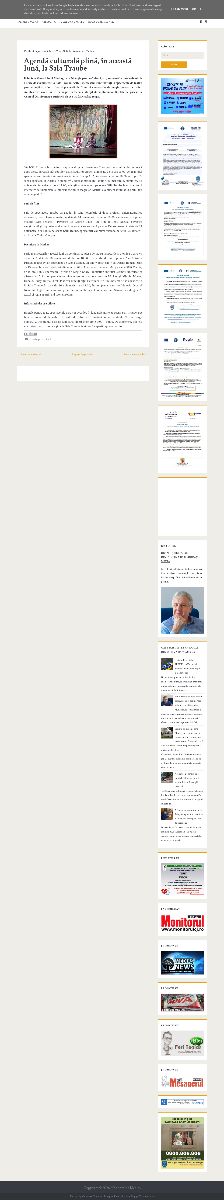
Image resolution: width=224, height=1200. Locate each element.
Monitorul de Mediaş (126, 1188)
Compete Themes (92, 1196)
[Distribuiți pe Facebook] (35, 334)
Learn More (180, 9)
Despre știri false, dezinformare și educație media (180, 557)
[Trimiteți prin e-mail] (25, 334)
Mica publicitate (101, 21)
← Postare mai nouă (29, 354)
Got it (196, 9)
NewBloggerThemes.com (139, 1196)
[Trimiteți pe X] (32, 334)
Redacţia (49, 21)
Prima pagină (28, 21)
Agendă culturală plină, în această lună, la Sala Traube (78, 64)
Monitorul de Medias (81, 51)
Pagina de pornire (82, 354)
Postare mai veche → (136, 354)
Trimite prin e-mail (39, 339)
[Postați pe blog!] (29, 334)
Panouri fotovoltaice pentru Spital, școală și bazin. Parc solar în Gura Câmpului (188, 700)
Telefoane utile (72, 21)
